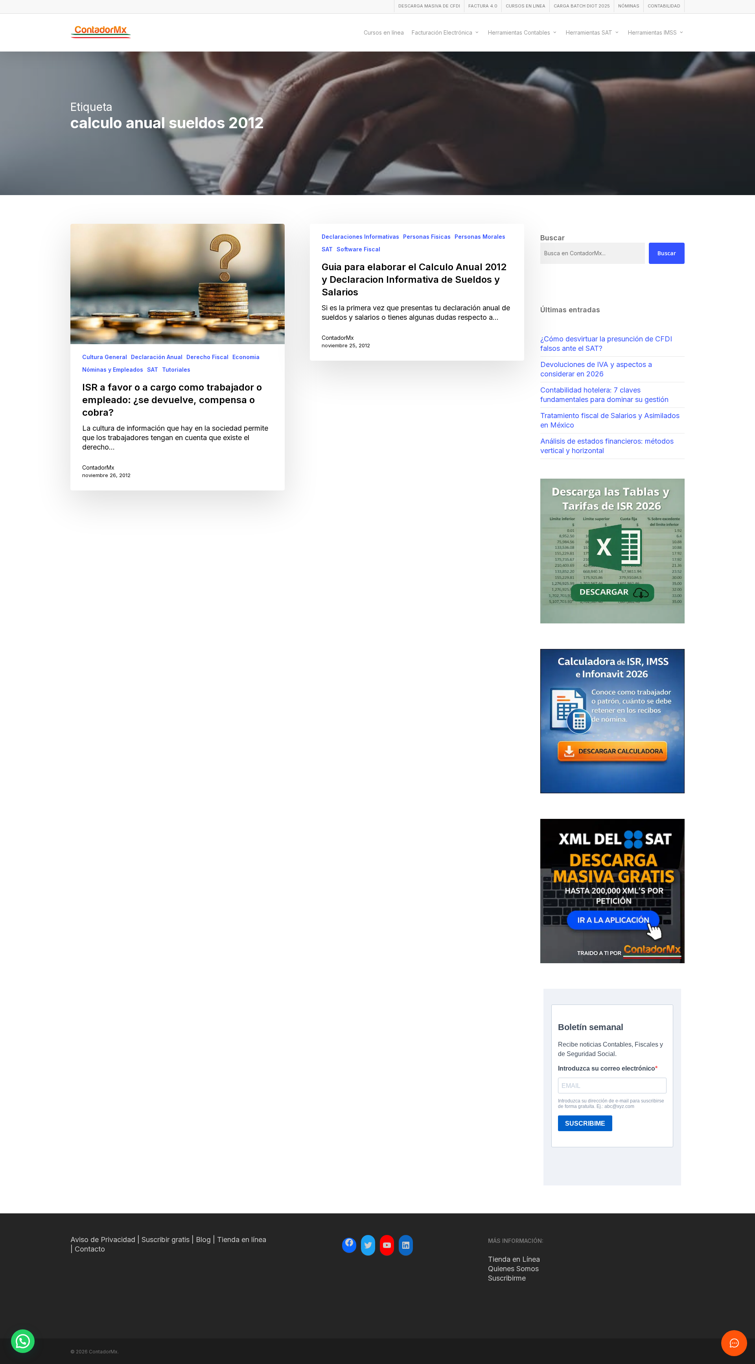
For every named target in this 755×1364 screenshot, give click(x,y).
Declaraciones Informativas (360, 236)
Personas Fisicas (427, 236)
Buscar (666, 253)
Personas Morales (480, 236)
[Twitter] (368, 1245)
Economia (246, 357)
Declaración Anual (156, 357)
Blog (203, 1239)
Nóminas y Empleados (112, 369)
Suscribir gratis (166, 1239)
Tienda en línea (241, 1239)
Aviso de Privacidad (102, 1239)
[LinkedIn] (406, 1245)
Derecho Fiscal (207, 357)
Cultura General (104, 357)
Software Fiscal (358, 249)
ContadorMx (98, 467)
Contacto (90, 1249)
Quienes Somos (513, 1268)
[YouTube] (387, 1245)
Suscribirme (507, 1278)
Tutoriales (176, 369)
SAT (152, 369)
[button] (23, 1341)
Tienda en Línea (514, 1259)
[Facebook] (349, 1244)
